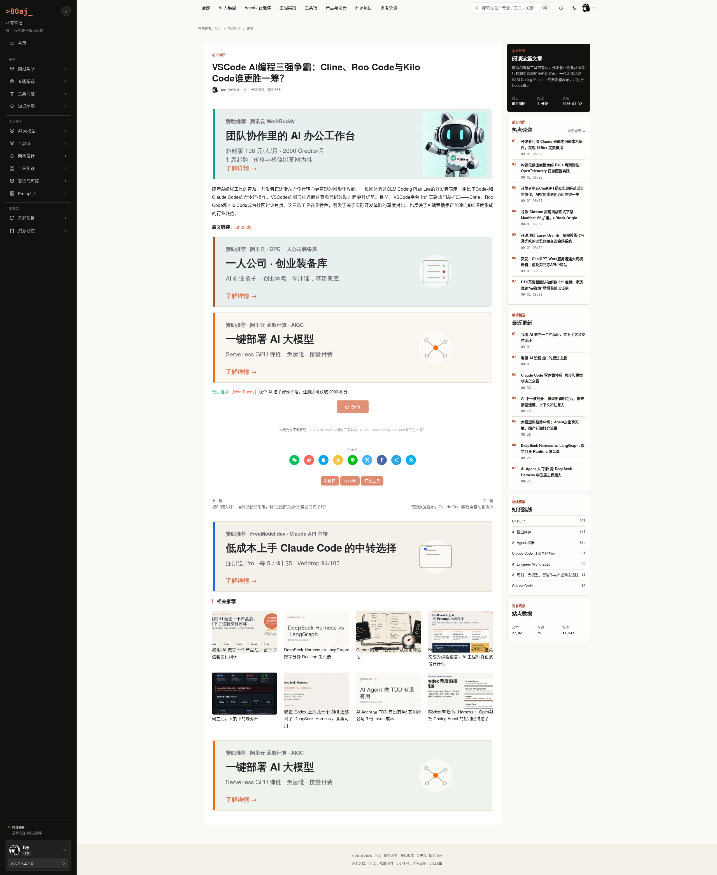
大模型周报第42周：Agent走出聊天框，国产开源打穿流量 (550, 424)
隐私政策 (407, 855)
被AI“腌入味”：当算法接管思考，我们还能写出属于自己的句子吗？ (270, 506)
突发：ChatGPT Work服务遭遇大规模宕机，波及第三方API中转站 (552, 261)
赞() (352, 406)
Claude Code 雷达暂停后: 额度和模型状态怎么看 (552, 378)
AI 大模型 (227, 7)
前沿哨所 (234, 28)
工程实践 (288, 7)
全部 (206, 7)
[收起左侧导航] (66, 11)
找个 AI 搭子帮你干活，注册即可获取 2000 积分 (303, 392)
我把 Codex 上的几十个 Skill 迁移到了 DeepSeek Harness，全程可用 (316, 719)
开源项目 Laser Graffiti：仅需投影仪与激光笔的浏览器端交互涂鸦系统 (553, 238)
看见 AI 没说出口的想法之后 (544, 357)
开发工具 (372, 481)
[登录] (589, 7)
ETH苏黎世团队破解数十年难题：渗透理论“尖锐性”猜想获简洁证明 (552, 284)
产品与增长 (336, 7)
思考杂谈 (388, 7)
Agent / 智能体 (258, 7)
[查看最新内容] (561, 7)
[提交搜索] (476, 7)
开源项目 (363, 7)
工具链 (311, 7)
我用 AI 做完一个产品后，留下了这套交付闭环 (553, 337)
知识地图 (390, 855)
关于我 (421, 855)
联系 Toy (435, 855)
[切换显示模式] (574, 7)
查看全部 (576, 130)
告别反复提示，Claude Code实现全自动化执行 (452, 506)
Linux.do (243, 227)
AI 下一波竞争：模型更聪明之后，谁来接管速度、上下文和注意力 (552, 401)
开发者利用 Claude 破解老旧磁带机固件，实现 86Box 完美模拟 (552, 144)
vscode (350, 481)
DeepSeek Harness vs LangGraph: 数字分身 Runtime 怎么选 (553, 448)
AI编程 (330, 481)
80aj (218, 28)
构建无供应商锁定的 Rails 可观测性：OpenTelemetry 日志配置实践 (552, 167)
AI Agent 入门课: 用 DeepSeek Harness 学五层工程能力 (546, 471)
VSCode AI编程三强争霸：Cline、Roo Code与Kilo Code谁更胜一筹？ (373, 429)
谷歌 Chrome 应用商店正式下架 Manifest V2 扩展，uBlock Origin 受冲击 (551, 215)
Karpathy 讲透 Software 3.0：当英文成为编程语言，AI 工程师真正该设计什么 (460, 656)
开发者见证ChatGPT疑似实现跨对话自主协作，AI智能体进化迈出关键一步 (552, 191)
